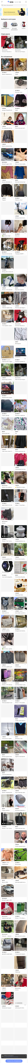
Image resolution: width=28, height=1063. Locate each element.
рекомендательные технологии (11, 1056)
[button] (12, 49)
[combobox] (14, 5)
